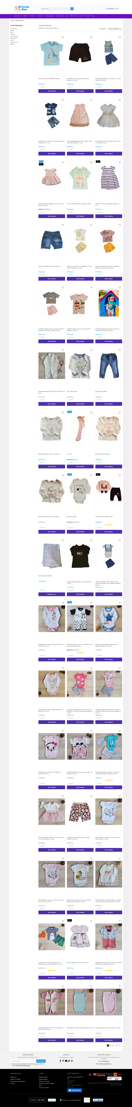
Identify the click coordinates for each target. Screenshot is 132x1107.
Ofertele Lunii (14, 42)
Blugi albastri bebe (101, 391)
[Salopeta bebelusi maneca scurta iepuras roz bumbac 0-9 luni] (51, 1002)
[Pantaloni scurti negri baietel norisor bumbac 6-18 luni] (80, 53)
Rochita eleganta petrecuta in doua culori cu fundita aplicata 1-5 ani (79, 142)
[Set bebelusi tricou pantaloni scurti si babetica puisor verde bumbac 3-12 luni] (51, 937)
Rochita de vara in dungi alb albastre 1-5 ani (107, 204)
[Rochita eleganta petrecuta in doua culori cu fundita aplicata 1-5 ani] (80, 115)
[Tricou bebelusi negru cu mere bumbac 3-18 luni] (80, 556)
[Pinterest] (63, 1060)
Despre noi (13, 1077)
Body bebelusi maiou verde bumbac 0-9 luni (80, 1028)
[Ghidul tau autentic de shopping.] (52, 1100)
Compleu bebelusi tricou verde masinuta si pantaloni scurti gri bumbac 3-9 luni (51, 329)
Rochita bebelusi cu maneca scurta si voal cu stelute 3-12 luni (108, 142)
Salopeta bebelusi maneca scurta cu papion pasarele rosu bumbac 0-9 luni (108, 963)
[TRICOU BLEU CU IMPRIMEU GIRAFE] (51, 53)
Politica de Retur (43, 1079)
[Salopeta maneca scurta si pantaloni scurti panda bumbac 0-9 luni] (80, 619)
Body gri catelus (72, 516)
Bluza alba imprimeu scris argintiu (48, 516)
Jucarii (11, 40)
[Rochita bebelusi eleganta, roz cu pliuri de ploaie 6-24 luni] (51, 178)
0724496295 (105, 1061)
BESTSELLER (13, 38)
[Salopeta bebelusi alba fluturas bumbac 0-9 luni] (51, 366)
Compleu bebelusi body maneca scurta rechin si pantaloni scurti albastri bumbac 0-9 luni (108, 583)
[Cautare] (72, 8)
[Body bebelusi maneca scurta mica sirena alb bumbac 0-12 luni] (108, 812)
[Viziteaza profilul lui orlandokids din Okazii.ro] (87, 1100)
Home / (12, 20)
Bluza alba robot (72, 391)
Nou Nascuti (13, 28)
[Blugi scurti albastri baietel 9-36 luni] (51, 241)
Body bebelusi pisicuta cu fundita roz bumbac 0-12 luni (49, 773)
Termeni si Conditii (15, 1079)
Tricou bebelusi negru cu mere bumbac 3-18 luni (79, 582)
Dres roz (69, 454)
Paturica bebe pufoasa (45, 576)
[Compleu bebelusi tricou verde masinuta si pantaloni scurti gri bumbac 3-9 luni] (51, 303)
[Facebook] (60, 1060)
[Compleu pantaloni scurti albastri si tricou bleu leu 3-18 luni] (108, 53)
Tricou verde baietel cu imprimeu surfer (79, 204)
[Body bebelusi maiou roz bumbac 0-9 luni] (108, 1002)
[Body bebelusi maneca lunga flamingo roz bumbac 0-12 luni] (51, 619)
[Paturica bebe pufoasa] (51, 556)
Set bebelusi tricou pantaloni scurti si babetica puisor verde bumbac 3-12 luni (50, 963)
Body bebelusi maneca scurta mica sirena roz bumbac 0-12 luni (51, 900)
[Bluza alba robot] (80, 366)
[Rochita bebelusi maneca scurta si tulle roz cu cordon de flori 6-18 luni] (51, 812)
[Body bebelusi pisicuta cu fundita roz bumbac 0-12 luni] (51, 746)
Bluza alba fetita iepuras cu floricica (49, 454)
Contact (12, 1083)
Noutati (87, 16)
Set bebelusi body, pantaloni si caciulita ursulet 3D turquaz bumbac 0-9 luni (107, 773)
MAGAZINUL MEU (15, 1073)
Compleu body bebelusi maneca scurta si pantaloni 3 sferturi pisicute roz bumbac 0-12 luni (80, 711)
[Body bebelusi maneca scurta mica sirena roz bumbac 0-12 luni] (51, 874)
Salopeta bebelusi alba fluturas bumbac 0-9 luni (51, 392)
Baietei (12, 30)
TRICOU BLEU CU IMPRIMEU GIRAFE (49, 78)
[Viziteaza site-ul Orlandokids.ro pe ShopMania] (98, 1100)
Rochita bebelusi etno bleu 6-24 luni (78, 962)
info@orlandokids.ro (105, 1064)
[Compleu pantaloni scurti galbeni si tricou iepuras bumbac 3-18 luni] (80, 241)
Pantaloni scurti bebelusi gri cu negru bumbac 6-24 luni (78, 838)
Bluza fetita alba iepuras (102, 454)
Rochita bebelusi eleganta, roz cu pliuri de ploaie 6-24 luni (51, 204)
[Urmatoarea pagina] (119, 1045)
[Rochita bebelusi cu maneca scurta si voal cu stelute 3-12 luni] (108, 115)
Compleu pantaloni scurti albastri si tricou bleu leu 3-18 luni (108, 79)
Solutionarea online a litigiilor (46, 1083)
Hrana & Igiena (14, 36)
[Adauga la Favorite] (62, 37)
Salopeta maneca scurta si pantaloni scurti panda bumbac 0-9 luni (80, 645)
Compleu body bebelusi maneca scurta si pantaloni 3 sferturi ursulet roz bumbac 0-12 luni (108, 711)
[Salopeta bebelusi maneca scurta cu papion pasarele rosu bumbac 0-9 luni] (108, 937)
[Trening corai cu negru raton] (108, 491)
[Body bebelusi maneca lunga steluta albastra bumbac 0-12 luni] (108, 619)
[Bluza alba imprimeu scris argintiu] (51, 491)
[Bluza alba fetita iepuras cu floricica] (51, 428)
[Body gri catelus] (80, 491)
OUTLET (12, 44)
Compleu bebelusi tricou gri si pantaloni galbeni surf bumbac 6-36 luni (107, 267)
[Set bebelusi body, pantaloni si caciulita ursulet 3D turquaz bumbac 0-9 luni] (108, 746)
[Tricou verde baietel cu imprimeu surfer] (80, 178)
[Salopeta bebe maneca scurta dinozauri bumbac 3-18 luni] (80, 303)
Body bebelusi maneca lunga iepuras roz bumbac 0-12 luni (50, 710)
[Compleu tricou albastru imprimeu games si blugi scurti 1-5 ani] (51, 115)
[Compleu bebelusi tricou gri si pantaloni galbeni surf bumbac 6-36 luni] (108, 241)
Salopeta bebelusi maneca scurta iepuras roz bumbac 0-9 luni (50, 1028)
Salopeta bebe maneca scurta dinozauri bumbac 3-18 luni (79, 329)
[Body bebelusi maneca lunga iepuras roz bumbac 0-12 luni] (51, 684)
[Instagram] (72, 1060)
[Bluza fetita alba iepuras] (108, 428)
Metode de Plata (43, 1077)
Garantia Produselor (44, 1081)
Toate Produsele (19, 20)
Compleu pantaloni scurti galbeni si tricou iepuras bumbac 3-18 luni (79, 267)
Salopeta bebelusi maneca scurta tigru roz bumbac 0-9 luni (79, 773)
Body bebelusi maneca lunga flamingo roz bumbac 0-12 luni (51, 645)
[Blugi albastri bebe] (108, 366)
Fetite (11, 32)
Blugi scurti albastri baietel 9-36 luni (49, 266)
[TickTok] (69, 1060)
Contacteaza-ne (76, 1090)
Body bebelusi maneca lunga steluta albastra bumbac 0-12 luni (106, 645)
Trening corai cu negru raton (104, 516)
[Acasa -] (22, 9)
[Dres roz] (80, 428)
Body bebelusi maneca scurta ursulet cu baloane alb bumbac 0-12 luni (79, 900)
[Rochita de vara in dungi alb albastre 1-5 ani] (108, 178)
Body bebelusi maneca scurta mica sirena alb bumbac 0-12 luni (108, 838)
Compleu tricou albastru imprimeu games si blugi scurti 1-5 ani (51, 142)
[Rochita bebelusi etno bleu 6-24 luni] (80, 937)
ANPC (40, 1085)
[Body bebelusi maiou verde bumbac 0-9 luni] (80, 1002)
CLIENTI (41, 1073)
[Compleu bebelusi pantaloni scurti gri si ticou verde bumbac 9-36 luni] (108, 303)
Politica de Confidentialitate (23, 1065)
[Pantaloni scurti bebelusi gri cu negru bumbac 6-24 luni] (80, 812)
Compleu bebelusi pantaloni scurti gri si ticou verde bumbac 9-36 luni (107, 329)
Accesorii (12, 34)
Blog (92, 16)
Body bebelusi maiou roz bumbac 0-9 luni (108, 1028)
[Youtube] (66, 1060)
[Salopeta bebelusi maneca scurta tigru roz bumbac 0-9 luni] (80, 746)
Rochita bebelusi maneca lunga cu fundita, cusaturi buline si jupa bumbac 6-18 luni (108, 900)
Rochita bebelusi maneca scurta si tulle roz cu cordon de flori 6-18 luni (51, 838)
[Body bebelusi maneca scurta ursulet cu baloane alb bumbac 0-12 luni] (80, 874)
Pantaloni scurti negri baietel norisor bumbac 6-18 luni (78, 79)
